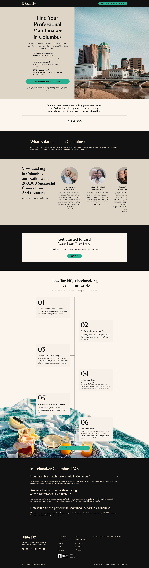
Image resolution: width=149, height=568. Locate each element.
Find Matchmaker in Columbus (47, 81)
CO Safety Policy (122, 564)
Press (77, 536)
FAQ (59, 540)
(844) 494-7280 (80, 547)
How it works (62, 536)
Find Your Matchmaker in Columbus (112, 3)
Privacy (107, 564)
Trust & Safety (98, 564)
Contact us (79, 543)
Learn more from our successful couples (36, 198)
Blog (59, 547)
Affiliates (78, 550)
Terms (113, 564)
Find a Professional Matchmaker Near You (106, 536)
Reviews (61, 550)
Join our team (80, 540)
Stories (60, 543)
